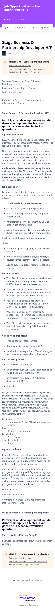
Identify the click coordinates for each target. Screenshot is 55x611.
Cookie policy (33, 605)
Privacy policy (22, 605)
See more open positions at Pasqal (27, 580)
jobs (7, 27)
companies (19, 27)
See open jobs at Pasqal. (20, 65)
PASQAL (6, 139)
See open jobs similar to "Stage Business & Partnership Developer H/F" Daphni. (28, 70)
